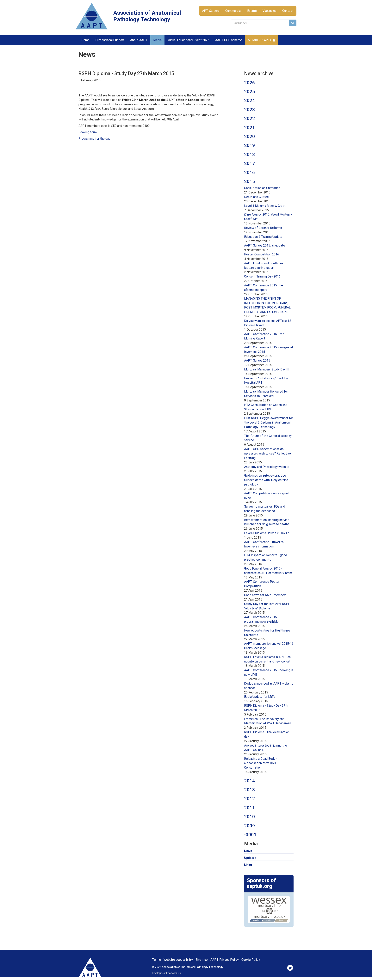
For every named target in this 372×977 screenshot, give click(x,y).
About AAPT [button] (138, 40)
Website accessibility (178, 960)
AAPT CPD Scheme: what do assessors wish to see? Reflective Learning (267, 453)
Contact (288, 11)
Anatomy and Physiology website (266, 467)
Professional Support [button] (109, 40)
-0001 (250, 834)
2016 (249, 172)
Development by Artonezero (166, 973)
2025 (249, 91)
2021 (249, 127)
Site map (201, 960)
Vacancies (269, 11)
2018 (249, 154)
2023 (249, 109)
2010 (249, 816)
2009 (249, 825)
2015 (249, 181)
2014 (249, 781)
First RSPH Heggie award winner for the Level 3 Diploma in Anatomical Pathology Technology (268, 422)
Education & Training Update (263, 237)
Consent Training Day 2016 (262, 276)
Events (252, 11)
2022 (249, 118)
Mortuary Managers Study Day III (266, 369)
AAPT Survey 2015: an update (264, 245)
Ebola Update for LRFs (259, 697)
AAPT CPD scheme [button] (228, 40)
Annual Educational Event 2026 (188, 40)
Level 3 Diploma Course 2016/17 (266, 533)
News (248, 851)
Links (248, 865)
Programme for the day (94, 138)
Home (85, 40)
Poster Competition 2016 (261, 254)
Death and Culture (256, 197)
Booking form (87, 132)
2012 (249, 798)
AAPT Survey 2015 (257, 360)
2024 (249, 100)
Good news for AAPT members (265, 595)
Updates (250, 858)
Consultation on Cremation (262, 188)
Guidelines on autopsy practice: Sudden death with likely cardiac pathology (266, 480)
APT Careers (211, 11)
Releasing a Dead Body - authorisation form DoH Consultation (260, 763)
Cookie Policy (250, 960)
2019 (249, 145)
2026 (249, 82)
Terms (156, 960)
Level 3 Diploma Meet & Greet (265, 206)
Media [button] (157, 40)
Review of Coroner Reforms (263, 228)
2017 (249, 163)
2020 (249, 136)
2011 (249, 807)
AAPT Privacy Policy (224, 960)
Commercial (233, 11)
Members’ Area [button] (259, 40)
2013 (249, 789)
